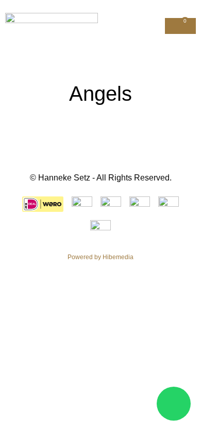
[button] (155, 26)
